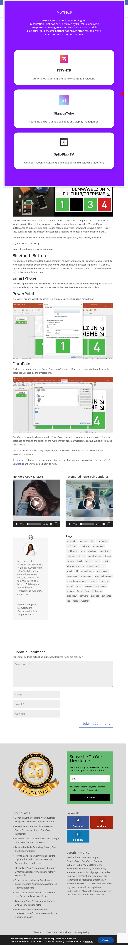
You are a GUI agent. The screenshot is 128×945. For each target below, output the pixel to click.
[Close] (122, 93)
